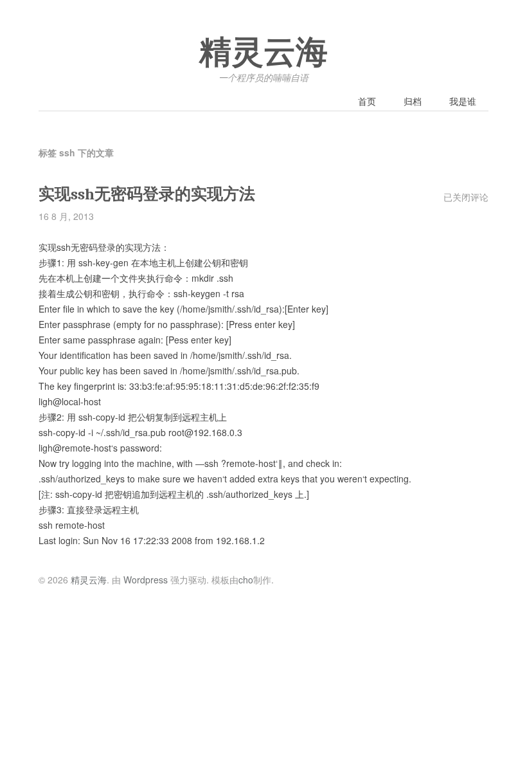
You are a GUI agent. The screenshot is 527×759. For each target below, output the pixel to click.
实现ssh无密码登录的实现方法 (147, 194)
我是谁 (462, 101)
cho (245, 579)
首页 (367, 101)
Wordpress (145, 579)
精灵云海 (263, 52)
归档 (413, 101)
